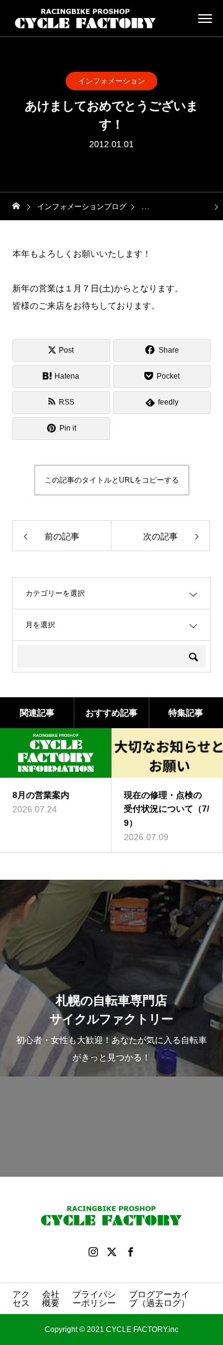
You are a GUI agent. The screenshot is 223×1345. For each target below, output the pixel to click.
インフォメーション (111, 81)
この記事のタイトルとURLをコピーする (112, 480)
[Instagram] (93, 1251)
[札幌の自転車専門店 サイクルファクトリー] (85, 18)
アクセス (21, 1298)
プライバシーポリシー (94, 1298)
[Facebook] (130, 1251)
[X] (111, 1251)
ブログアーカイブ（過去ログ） (159, 1298)
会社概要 (50, 1298)
